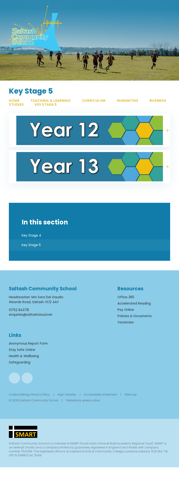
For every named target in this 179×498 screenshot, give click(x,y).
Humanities (127, 100)
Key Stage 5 (46, 104)
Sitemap (131, 394)
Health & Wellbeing (24, 356)
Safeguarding (19, 362)
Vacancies (125, 322)
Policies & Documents (134, 316)
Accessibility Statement (100, 394)
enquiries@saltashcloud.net (30, 314)
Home (14, 100)
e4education (91, 400)
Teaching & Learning (51, 100)
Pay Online (125, 310)
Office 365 (125, 297)
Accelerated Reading (134, 303)
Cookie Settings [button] (19, 394)
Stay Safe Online (22, 350)
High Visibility (67, 394)
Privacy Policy (40, 394)
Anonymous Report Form (28, 343)
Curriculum (94, 100)
